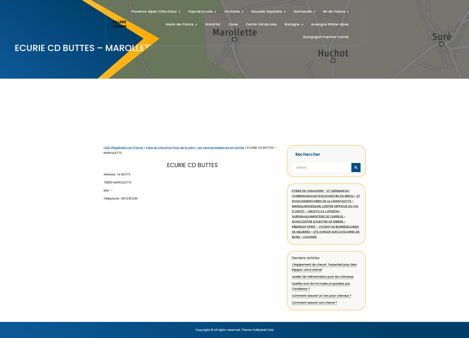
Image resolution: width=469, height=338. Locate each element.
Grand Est (212, 24)
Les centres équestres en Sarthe (220, 148)
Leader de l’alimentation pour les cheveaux (323, 277)
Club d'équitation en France (123, 148)
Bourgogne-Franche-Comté (326, 37)
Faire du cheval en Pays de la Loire (170, 148)
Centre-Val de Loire (261, 24)
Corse (233, 24)
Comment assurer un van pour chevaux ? (321, 296)
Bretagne (292, 24)
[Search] (356, 167)
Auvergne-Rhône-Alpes (330, 24)
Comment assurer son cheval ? (314, 303)
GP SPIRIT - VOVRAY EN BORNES (324, 227)
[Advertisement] (234, 117)
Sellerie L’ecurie (119, 24)
